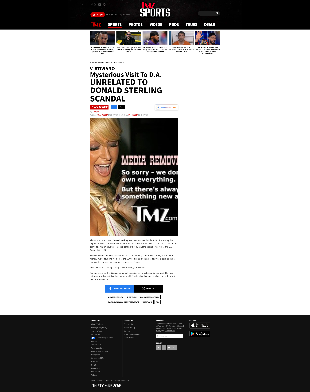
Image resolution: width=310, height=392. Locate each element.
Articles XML (96, 345)
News (96, 25)
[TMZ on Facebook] (92, 4)
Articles (94, 341)
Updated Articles (97, 348)
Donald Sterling (115, 297)
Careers (127, 331)
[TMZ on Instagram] (104, 4)
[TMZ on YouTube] (169, 347)
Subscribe (180, 336)
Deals (209, 25)
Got (98, 14)
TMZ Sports (147, 302)
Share (121, 288)
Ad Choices (95, 334)
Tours (191, 25)
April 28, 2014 (103, 115)
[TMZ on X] (95, 4)
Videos (156, 25)
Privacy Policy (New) (99, 328)
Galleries (94, 361)
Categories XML (97, 358)
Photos (135, 25)
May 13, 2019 (133, 115)
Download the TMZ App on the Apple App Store (200, 326)
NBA (157, 302)
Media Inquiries (130, 338)
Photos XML (96, 372)
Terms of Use (96, 331)
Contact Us (128, 324)
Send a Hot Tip (129, 328)
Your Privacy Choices (104, 338)
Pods (174, 25)
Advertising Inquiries (132, 334)
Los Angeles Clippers (149, 297)
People (94, 365)
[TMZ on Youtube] (99, 4)
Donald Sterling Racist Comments (123, 302)
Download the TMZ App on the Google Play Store (200, 334)
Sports (115, 25)
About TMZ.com (97, 324)
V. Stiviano (131, 297)
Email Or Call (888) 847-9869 (118, 15)
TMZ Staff (96, 112)
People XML (95, 368)
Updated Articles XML (99, 351)
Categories (95, 355)
